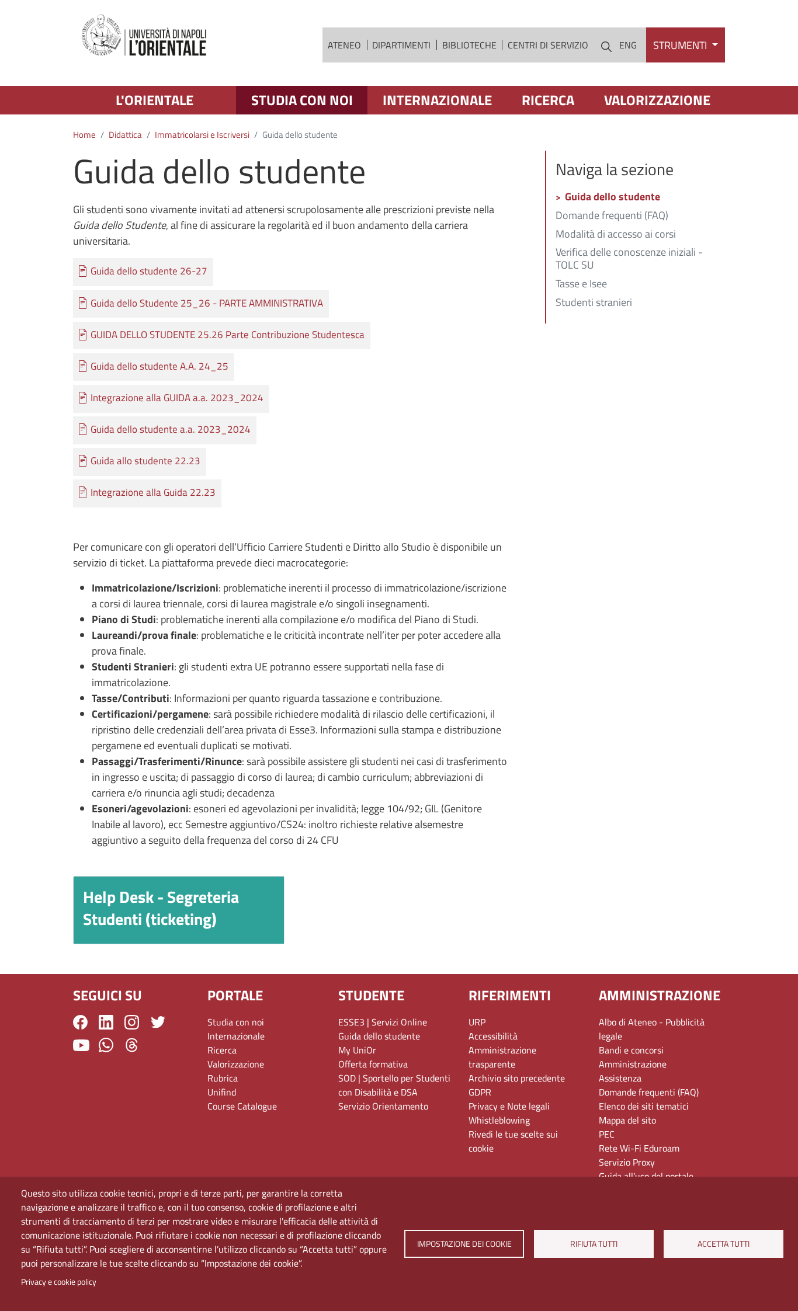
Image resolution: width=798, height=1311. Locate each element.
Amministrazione (633, 1064)
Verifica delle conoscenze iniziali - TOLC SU (629, 259)
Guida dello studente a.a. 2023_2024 (171, 429)
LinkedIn (106, 1022)
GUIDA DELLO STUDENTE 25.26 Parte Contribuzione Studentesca (228, 335)
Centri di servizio (548, 45)
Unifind (221, 1092)
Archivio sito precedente (517, 1078)
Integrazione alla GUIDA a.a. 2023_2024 (177, 398)
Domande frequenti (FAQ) (612, 216)
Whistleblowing (499, 1120)
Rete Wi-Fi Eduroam (639, 1148)
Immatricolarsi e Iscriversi (202, 134)
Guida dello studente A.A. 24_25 (159, 366)
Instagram (131, 1022)
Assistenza (620, 1078)
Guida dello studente (612, 197)
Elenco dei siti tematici (644, 1106)
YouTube (81, 1045)
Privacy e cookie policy (58, 1282)
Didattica (125, 134)
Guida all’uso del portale (646, 1176)
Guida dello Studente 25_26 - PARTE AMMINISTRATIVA (207, 303)
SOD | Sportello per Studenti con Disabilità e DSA (394, 1085)
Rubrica (222, 1078)
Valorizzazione (657, 99)
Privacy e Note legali (509, 1106)
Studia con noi (302, 99)
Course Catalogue (242, 1106)
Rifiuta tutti (593, 1244)
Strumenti (681, 45)
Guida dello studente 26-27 (149, 271)
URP (477, 1022)
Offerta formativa (373, 1064)
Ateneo (344, 45)
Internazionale (437, 99)
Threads (131, 1045)
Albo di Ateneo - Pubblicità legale (652, 1029)
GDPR (480, 1092)
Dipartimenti (401, 45)
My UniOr (357, 1050)
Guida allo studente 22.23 (145, 461)
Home (84, 134)
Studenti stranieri (594, 303)
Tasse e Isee (581, 284)
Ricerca (548, 99)
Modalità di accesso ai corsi (616, 235)
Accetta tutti (724, 1244)
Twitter (158, 1022)
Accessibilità (493, 1036)
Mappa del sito (627, 1120)
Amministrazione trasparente (502, 1057)
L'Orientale (154, 99)
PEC (607, 1134)
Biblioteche (469, 45)
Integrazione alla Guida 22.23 (153, 492)
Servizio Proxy (627, 1162)
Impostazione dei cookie (464, 1244)
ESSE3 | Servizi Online (382, 1022)
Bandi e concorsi (631, 1050)
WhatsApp (106, 1045)
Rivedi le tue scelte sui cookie (513, 1141)
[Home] (144, 36)
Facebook (80, 1022)
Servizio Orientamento (383, 1106)
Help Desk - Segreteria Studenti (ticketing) (161, 907)
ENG (628, 45)
